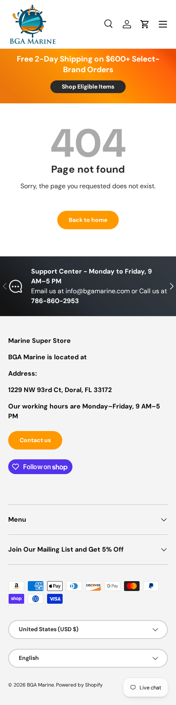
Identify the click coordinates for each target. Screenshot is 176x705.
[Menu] (163, 24)
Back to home (88, 220)
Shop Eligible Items (88, 86)
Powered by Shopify (79, 685)
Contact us (35, 440)
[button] (145, 24)
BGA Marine (40, 685)
